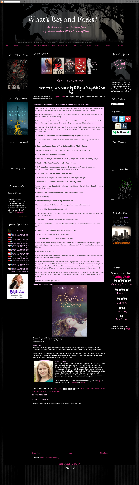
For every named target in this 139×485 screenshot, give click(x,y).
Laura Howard (95, 389)
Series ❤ (97, 45)
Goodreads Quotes (22, 216)
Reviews (27, 45)
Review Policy (63, 45)
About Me (17, 45)
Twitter (82, 383)
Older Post (104, 453)
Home (8, 45)
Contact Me (119, 45)
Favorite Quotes (14, 193)
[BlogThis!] (66, 389)
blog (98, 381)
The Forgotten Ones (58, 97)
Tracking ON (25, 271)
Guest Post (85, 389)
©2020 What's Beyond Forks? (69, 464)
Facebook (73, 383)
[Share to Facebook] (71, 389)
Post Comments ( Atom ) (50, 458)
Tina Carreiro (19, 212)
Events (88, 45)
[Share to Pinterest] (74, 389)
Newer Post (35, 453)
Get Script (12, 271)
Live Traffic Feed (19, 231)
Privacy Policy (77, 45)
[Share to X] (69, 389)
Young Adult (56, 391)
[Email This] (64, 389)
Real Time (18, 271)
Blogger (128, 329)
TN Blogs (108, 45)
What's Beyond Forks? (14, 235)
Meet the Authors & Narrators (44, 45)
